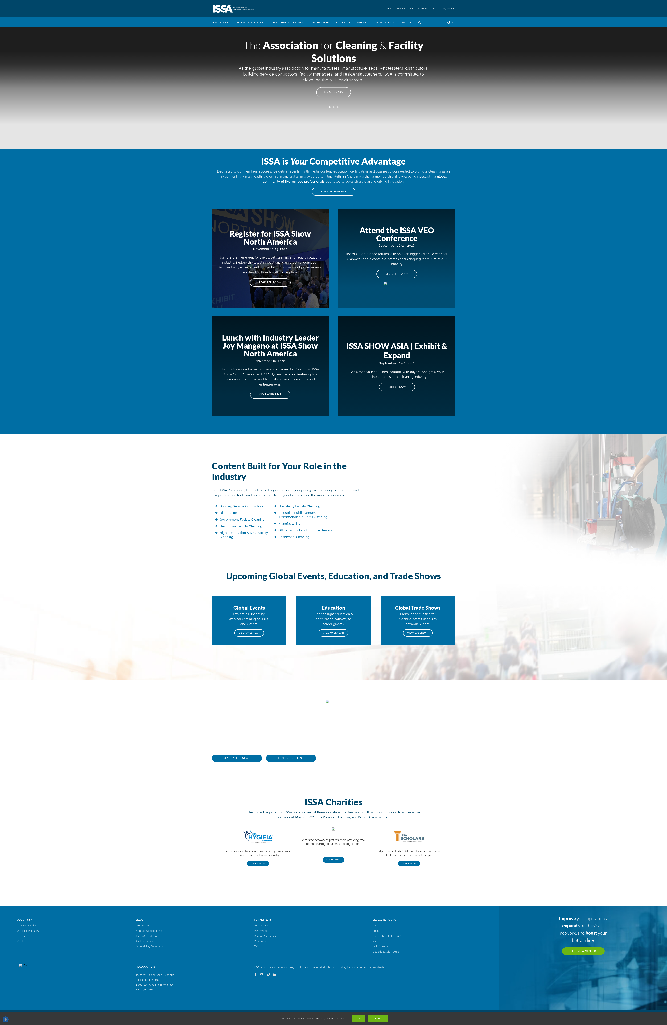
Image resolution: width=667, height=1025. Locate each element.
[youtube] (261, 974)
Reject (378, 1018)
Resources (260, 941)
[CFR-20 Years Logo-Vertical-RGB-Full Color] (333, 828)
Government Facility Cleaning (242, 519)
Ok (358, 1018)
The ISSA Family (26, 925)
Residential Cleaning (293, 537)
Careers (22, 936)
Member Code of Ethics (149, 930)
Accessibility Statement (149, 946)
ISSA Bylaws (143, 925)
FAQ (256, 946)
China (376, 930)
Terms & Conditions (147, 936)
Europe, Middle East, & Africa (389, 936)
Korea (376, 941)
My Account (261, 925)
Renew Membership (265, 936)
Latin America (381, 946)
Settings (340, 1018)
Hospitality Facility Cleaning (299, 506)
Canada (377, 925)
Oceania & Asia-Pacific (386, 951)
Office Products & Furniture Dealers (305, 530)
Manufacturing (289, 523)
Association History (28, 930)
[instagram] (268, 974)
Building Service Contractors (241, 506)
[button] (423, 22)
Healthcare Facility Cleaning (241, 526)
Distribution (228, 513)
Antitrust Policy (144, 941)
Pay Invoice (260, 930)
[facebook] (255, 974)
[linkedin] (274, 974)
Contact (21, 941)
